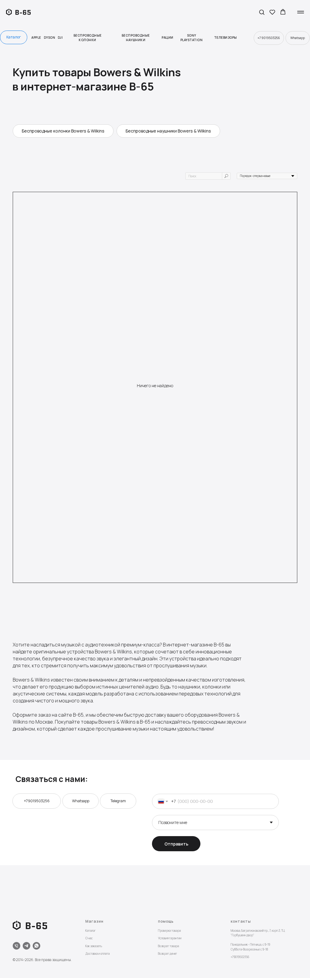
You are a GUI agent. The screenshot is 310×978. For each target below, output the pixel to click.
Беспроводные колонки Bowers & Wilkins (63, 131)
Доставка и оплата (97, 953)
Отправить (176, 844)
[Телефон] (16, 946)
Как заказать (93, 946)
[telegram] (26, 946)
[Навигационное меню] (300, 12)
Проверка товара (169, 930)
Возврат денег (167, 953)
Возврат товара (168, 946)
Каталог (90, 930)
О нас (89, 938)
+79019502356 (240, 957)
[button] (262, 12)
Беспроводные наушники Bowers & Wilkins (168, 131)
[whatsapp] (36, 946)
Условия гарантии (169, 938)
